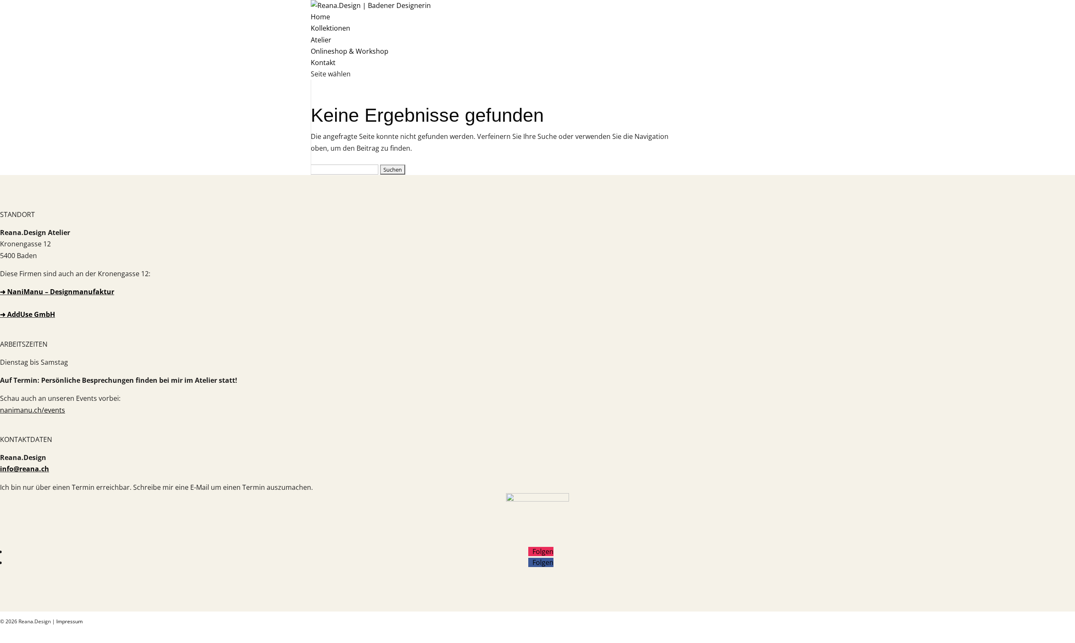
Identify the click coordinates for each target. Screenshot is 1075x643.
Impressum (69, 621)
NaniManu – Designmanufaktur (60, 291)
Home (320, 16)
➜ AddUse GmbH (27, 314)
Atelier (321, 39)
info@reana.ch (24, 468)
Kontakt (323, 62)
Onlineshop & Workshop (349, 51)
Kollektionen (330, 28)
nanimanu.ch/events (32, 410)
